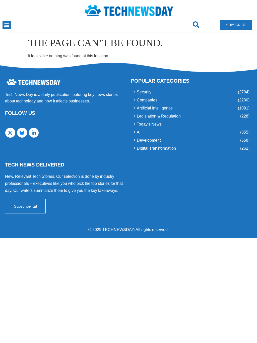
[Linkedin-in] (34, 133)
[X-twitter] (10, 133)
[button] (7, 25)
